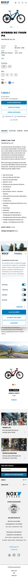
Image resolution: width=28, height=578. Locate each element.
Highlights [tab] (4, 131)
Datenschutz (14, 571)
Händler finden (14, 107)
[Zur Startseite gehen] (5, 2)
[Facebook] (18, 555)
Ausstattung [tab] (12, 131)
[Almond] (15, 385)
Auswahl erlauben (14, 317)
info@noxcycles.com (14, 547)
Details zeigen (19, 307)
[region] (14, 18)
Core (4, 66)
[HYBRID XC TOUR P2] (14, 16)
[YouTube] (9, 555)
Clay (5, 82)
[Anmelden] (19, 2)
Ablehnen (14, 323)
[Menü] (25, 2)
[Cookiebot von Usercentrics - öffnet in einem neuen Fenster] (16, 254)
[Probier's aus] (25, 432)
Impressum (14, 575)
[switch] (24, 290)
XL (15, 75)
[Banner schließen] (25, 253)
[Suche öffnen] (22, 2)
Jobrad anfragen (14, 112)
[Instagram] (14, 555)
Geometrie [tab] (20, 131)
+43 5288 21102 (14, 549)
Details (2, 58)
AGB (14, 573)
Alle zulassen (14, 312)
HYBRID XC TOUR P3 (14, 393)
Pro (10, 66)
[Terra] (13, 385)
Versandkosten (14, 99)
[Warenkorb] (15, 2)
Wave (13, 82)
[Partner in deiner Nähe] (25, 458)
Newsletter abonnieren (14, 474)
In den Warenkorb (14, 102)
